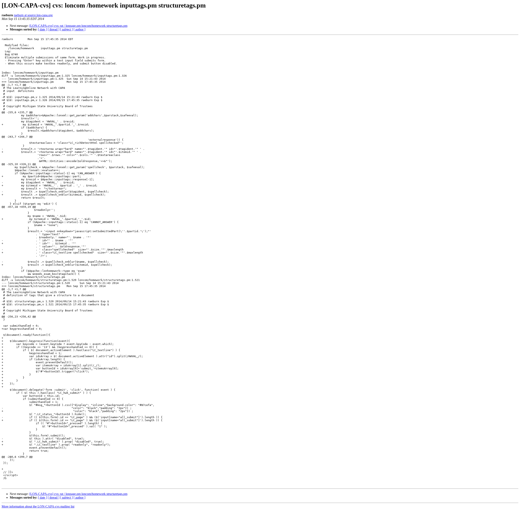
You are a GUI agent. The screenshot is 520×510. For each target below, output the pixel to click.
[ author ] (79, 29)
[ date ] (42, 29)
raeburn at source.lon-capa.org (33, 15)
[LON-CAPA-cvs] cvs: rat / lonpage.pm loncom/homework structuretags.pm (78, 25)
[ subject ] (66, 29)
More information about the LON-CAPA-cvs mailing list (38, 506)
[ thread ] (53, 29)
